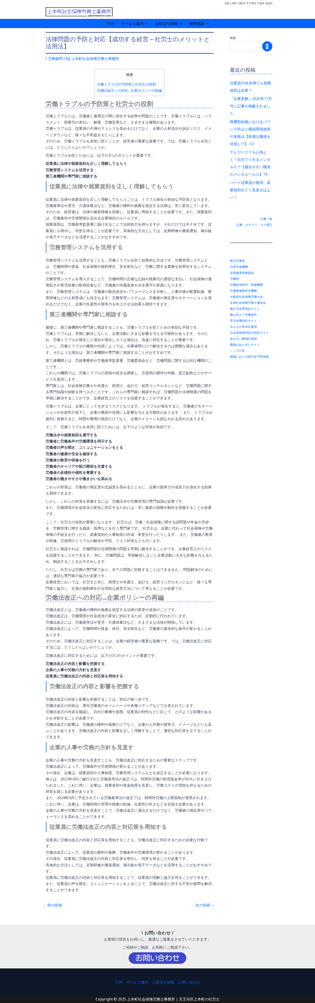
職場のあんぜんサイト (245, 344)
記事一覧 (266, 219)
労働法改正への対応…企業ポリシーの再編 (129, 90)
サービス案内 (132, 23)
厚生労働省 (237, 261)
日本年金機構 (239, 267)
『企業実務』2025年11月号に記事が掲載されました (251, 106)
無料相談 (196, 23)
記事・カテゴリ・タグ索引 (254, 225)
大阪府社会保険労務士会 (246, 297)
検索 (233, 38)
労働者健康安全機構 (243, 291)
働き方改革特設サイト (245, 309)
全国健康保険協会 (242, 273)
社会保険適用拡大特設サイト (249, 332)
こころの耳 (237, 350)
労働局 (234, 279)
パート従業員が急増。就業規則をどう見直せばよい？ (250, 190)
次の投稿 (205, 905)
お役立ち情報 (166, 23)
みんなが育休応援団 (243, 326)
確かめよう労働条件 (243, 315)
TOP (110, 23)
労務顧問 (55, 58)
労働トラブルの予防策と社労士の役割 (126, 84)
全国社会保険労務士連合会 (248, 303)
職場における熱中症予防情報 (249, 356)
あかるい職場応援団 (243, 338)
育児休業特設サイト (243, 321)
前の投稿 (52, 905)
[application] (145, 23)
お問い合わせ (189, 982)
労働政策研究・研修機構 (246, 285)
